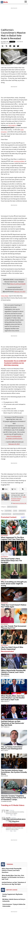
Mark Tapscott (5, 701)
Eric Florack (4, 750)
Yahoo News (4, 296)
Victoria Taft (5, 41)
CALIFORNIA (8, 510)
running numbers (19, 161)
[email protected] (15, 500)
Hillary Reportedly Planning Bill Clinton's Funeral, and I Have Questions (13, 672)
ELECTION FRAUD (6, 514)
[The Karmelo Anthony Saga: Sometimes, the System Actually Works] (14, 761)
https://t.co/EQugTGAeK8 (17, 284)
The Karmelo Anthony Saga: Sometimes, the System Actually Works (14, 772)
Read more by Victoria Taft (19, 503)
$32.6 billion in (12, 125)
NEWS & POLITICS (12, 506)
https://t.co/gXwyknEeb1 (14, 436)
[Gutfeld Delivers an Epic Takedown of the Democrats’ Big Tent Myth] (14, 712)
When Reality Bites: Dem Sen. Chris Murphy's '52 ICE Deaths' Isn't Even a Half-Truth (13, 698)
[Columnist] (6, 496)
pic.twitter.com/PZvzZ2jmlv (14, 438)
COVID (15, 510)
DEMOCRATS (22, 510)
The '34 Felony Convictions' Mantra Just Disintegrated (12, 748)
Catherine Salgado (6, 801)
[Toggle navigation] (25, 1)
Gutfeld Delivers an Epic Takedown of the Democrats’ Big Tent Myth (12, 723)
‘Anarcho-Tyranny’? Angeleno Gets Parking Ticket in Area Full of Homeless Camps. (13, 797)
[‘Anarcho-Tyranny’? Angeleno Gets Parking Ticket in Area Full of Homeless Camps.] (14, 786)
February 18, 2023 (19, 291)
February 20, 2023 (14, 444)
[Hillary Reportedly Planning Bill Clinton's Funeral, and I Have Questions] (14, 661)
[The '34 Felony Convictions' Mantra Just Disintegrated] (14, 737)
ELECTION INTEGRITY (18, 514)
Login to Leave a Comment (14, 825)
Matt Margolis (5, 676)
